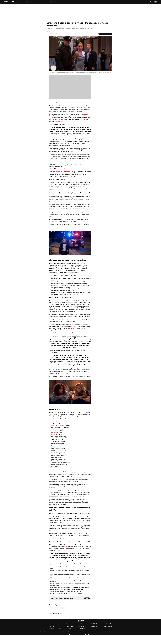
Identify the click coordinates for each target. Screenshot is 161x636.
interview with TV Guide (58, 368)
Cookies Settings (82, 628)
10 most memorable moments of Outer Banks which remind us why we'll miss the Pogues (69, 584)
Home (50, 613)
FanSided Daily (107, 623)
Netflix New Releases (30, 1)
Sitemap (66, 1)
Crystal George (52, 31)
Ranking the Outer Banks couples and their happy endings (65, 591)
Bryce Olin (59, 31)
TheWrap (66, 546)
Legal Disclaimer (108, 626)
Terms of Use (81, 626)
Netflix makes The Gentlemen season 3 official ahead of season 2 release (69, 587)
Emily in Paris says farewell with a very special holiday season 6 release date (69, 571)
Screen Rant (59, 121)
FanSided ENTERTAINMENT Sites (88, 1)
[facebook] (150, 1)
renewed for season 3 (66, 171)
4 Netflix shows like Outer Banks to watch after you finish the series (68, 593)
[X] (153, 1)
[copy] (57, 34)
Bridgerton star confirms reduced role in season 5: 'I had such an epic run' (69, 577)
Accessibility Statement (55, 628)
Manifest (64, 607)
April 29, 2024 (62, 168)
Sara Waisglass (54, 425)
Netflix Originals (19, 1)
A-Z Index (68, 628)
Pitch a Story (52, 626)
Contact (80, 623)
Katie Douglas (54, 432)
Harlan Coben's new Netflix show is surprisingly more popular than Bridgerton (68, 580)
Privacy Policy (69, 626)
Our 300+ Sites (95, 623)
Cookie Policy (94, 626)
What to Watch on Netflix (42, 1)
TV (51, 607)
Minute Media (42, 631)
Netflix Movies (52, 1)
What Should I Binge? (74, 1)
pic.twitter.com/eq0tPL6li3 (56, 166)
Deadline (65, 105)
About (98, 1)
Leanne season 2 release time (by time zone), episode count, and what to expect (69, 567)
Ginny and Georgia (57, 607)
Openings (68, 623)
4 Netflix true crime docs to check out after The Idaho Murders (66, 589)
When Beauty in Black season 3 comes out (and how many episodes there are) (70, 575)
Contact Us (60, 1)
